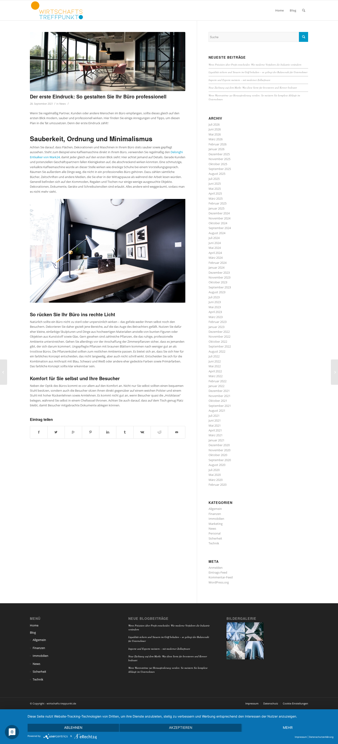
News (62, 103)
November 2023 (219, 277)
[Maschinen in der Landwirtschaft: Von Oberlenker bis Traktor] (3, 372)
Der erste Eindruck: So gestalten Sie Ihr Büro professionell (98, 96)
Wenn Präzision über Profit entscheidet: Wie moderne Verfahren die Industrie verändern (255, 64)
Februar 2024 (217, 263)
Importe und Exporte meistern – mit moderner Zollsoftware (239, 80)
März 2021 (216, 435)
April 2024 (215, 253)
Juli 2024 (214, 238)
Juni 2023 (215, 302)
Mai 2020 (215, 475)
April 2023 (215, 312)
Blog (33, 632)
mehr (288, 727)
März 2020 (216, 480)
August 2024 (217, 233)
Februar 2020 (217, 485)
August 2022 (217, 351)
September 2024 (220, 228)
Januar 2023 (216, 327)
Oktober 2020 (218, 455)
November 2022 (219, 336)
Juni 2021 (215, 420)
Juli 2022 (214, 356)
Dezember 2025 (219, 154)
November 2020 (219, 450)
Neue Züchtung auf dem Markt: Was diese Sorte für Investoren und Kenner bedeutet (253, 87)
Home (34, 625)
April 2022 (215, 371)
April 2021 (215, 430)
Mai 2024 (215, 248)
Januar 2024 (216, 267)
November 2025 (219, 159)
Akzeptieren (180, 727)
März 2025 (216, 198)
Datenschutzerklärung (321, 736)
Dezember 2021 (219, 391)
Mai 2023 (215, 307)
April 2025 (215, 193)
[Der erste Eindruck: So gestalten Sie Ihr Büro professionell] (107, 61)
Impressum (301, 736)
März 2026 (216, 139)
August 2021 (217, 410)
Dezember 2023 (219, 272)
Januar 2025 (216, 208)
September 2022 (220, 346)
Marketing (216, 524)
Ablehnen (73, 727)
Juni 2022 (215, 361)
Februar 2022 (217, 381)
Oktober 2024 (218, 223)
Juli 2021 (214, 416)
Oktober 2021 (218, 401)
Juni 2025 (215, 183)
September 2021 (220, 406)
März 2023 (216, 317)
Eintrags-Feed (218, 572)
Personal (215, 533)
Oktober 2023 (218, 282)
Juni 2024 (215, 243)
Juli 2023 (214, 297)
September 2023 (220, 287)
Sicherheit (215, 538)
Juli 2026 (214, 124)
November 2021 (219, 396)
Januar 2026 (216, 149)
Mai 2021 (215, 425)
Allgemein (215, 509)
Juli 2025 (214, 179)
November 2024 (219, 218)
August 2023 (217, 292)
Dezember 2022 (219, 332)
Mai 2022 (215, 366)
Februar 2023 (217, 322)
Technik (214, 543)
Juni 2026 (215, 129)
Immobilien (216, 519)
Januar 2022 (216, 386)
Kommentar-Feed (221, 577)
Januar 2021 (216, 440)
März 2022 (216, 376)
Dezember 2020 (219, 445)
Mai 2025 (215, 189)
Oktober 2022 (218, 341)
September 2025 (220, 169)
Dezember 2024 (219, 213)
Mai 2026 (215, 134)
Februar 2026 (217, 144)
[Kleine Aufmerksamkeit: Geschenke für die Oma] (334, 372)
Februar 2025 (217, 203)
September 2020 (220, 460)
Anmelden (216, 568)
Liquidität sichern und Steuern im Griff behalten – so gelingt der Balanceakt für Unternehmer (258, 72)
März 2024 (216, 258)
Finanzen (215, 514)
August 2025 (217, 174)
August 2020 (217, 465)
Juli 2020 (214, 470)
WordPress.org (219, 582)
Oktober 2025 (218, 164)
